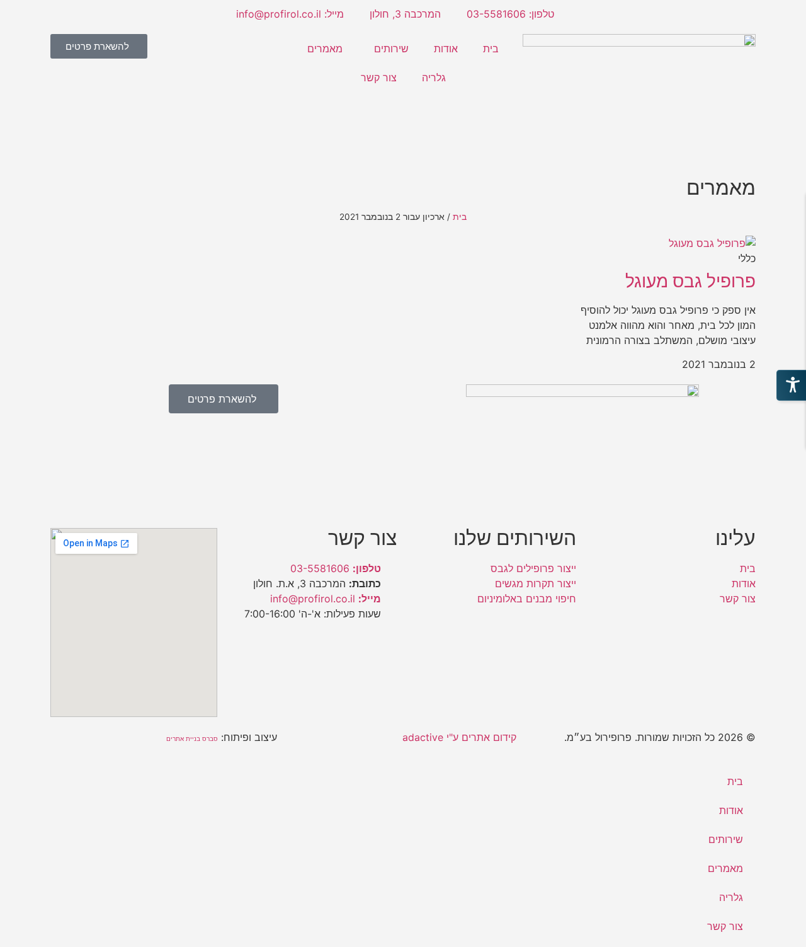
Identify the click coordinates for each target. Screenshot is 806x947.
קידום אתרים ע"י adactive (459, 737)
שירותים (391, 48)
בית (491, 48)
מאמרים (325, 48)
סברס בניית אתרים (192, 738)
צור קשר (379, 77)
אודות (446, 48)
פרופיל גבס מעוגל (690, 281)
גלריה (434, 77)
